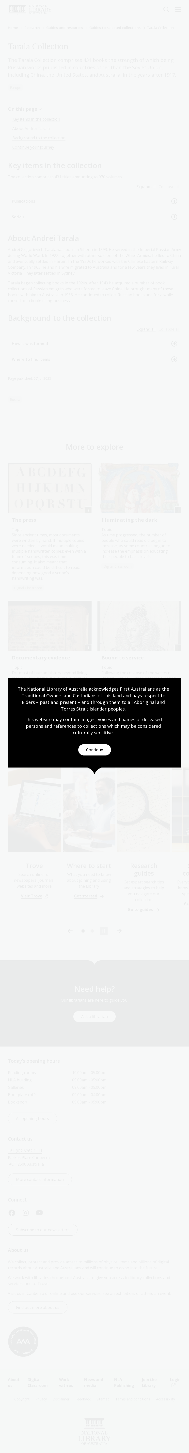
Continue (94, 750)
